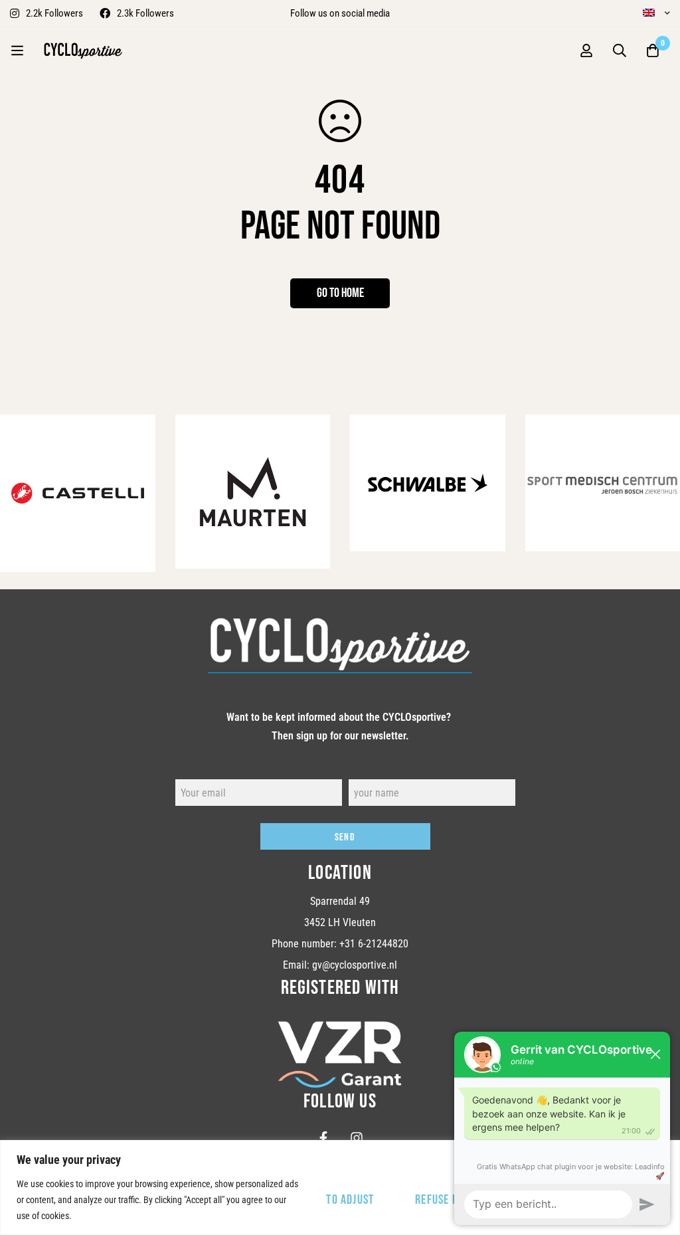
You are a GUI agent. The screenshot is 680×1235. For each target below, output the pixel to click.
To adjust (350, 1200)
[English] (652, 13)
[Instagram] (356, 1138)
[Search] (619, 50)
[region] (340, 1187)
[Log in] (586, 50)
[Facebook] (323, 1138)
